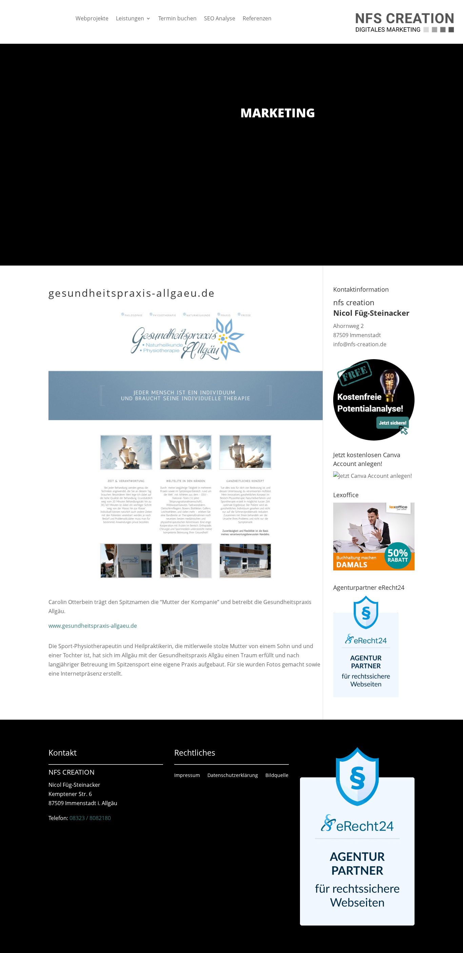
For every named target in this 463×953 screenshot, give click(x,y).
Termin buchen (177, 19)
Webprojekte (92, 19)
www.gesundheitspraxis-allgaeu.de (92, 625)
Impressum (187, 775)
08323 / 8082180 (90, 818)
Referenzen (257, 19)
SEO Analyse (219, 19)
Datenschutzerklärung (232, 775)
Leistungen (130, 19)
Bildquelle (276, 775)
